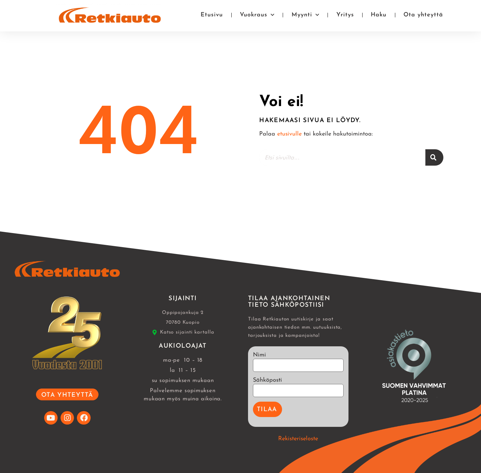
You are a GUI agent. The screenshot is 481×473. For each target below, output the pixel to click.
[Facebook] (83, 418)
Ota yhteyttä (423, 15)
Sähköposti (267, 380)
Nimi (259, 355)
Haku (378, 15)
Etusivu (212, 15)
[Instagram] (67, 418)
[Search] (434, 157)
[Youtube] (51, 418)
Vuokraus (253, 15)
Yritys (345, 15)
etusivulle (289, 134)
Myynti (302, 15)
